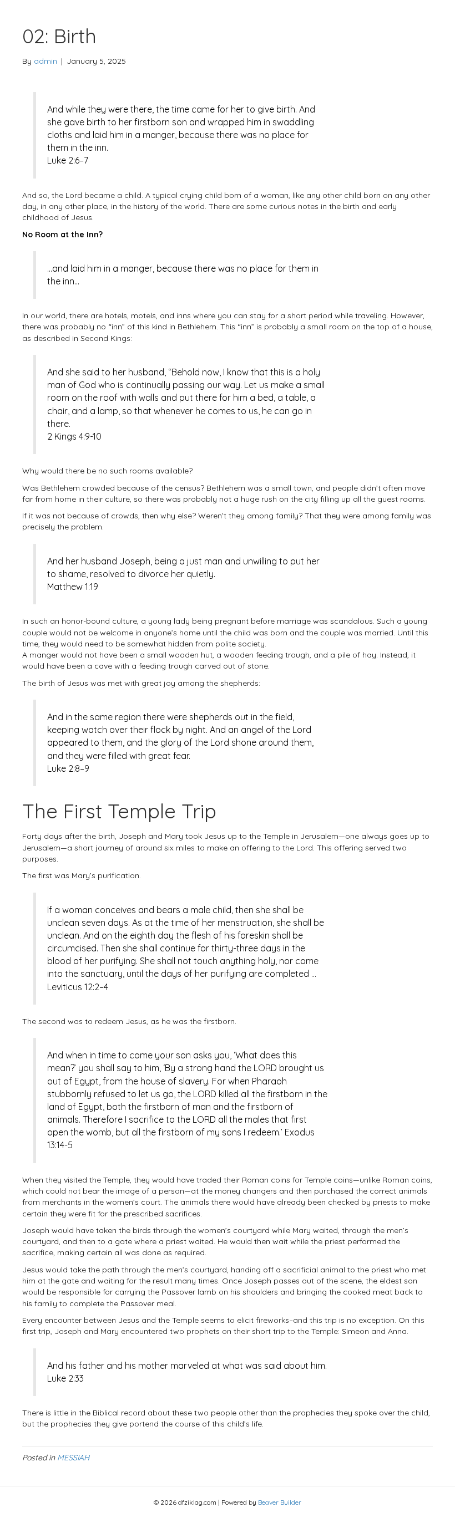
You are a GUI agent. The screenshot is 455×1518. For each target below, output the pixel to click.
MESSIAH (73, 1458)
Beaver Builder (279, 1502)
